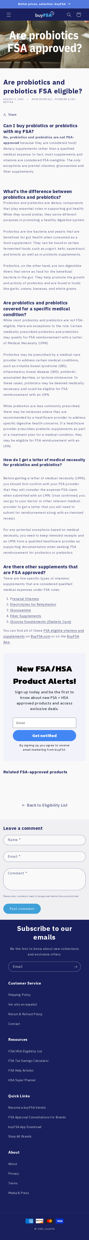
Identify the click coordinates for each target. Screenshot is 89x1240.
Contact (14, 1024)
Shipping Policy (19, 995)
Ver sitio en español (22, 1004)
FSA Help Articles (21, 1070)
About (12, 1164)
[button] (8, 14)
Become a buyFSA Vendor (27, 1107)
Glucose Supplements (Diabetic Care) (40, 621)
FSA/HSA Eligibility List (25, 1051)
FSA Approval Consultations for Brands (37, 1117)
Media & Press (18, 1193)
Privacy (13, 1173)
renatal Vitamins (25, 599)
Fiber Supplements (25, 616)
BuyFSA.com (40, 636)
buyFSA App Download (24, 1127)
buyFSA (49, 1228)
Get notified (44, 735)
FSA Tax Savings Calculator (28, 1061)
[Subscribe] (76, 967)
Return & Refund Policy (25, 1014)
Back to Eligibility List (47, 805)
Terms (13, 1183)
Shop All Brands (19, 1136)
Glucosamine (20, 610)
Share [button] (12, 115)
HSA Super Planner (22, 1080)
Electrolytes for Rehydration (33, 604)
